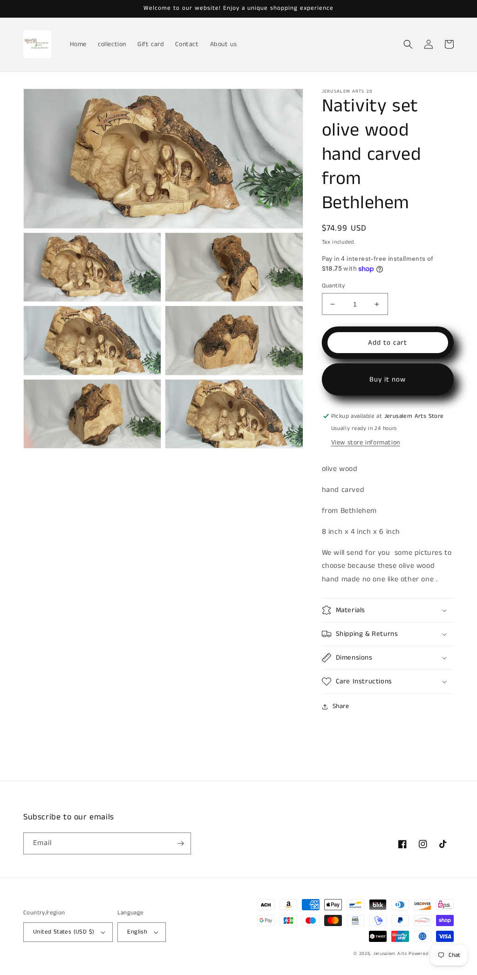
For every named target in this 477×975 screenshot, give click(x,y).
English (137, 931)
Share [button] (341, 706)
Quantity (333, 285)
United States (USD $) (63, 931)
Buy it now (387, 379)
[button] (408, 44)
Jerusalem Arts (391, 953)
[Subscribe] (180, 843)
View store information (365, 442)
